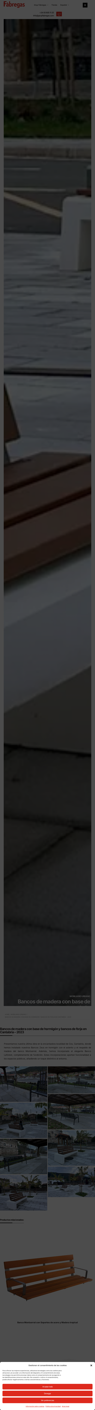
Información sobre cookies (35, 1406)
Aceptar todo (47, 1387)
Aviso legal (65, 1406)
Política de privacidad (53, 1406)
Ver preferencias (47, 1400)
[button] (91, 1365)
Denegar (47, 1393)
